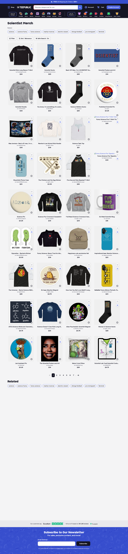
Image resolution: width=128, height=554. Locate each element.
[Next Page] (78, 375)
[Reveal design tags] (31, 66)
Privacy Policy (60, 548)
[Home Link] (24, 7)
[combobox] (56, 7)
